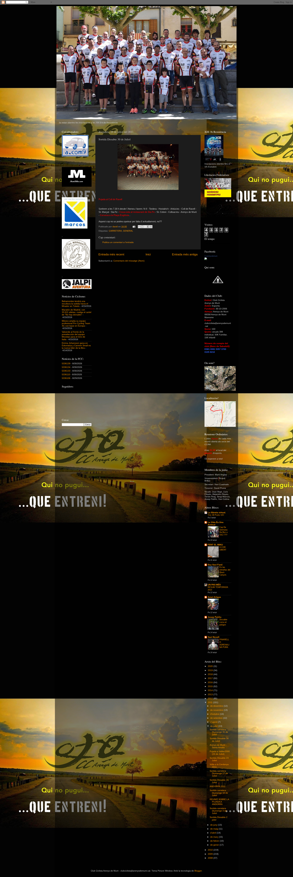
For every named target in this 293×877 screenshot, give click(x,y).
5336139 (66, 363)
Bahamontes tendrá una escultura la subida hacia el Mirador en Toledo (75, 303)
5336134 (66, 367)
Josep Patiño (214, 617)
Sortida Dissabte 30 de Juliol (219, 739)
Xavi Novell (213, 637)
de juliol (214, 726)
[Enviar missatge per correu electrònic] (134, 226)
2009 (210, 854)
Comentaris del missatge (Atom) (129, 261)
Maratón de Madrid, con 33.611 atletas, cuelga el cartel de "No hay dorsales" (76, 312)
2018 (210, 674)
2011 (210, 702)
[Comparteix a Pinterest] (150, 226)
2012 (210, 698)
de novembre (217, 710)
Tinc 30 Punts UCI (216, 515)
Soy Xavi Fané (215, 565)
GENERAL (128, 231)
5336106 (66, 378)
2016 (210, 682)
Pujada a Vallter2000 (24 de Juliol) (220, 752)
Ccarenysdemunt (210, 256)
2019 (210, 670)
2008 (210, 858)
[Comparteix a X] (145, 226)
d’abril (213, 833)
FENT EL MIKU (215, 545)
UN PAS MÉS (214, 585)
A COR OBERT (222, 548)
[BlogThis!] (142, 226)
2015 (210, 686)
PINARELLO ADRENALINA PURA (224, 643)
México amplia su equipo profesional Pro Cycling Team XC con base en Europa (76, 323)
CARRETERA (115, 231)
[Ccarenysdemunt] (205, 259)
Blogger (198, 871)
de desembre (217, 706)
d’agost (214, 722)
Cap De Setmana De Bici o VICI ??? (223, 531)
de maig (214, 829)
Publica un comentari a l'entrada (118, 242)
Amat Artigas (214, 597)
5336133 (66, 371)
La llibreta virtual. (217, 512)
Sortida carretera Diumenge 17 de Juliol (219, 773)
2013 (210, 694)
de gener (215, 845)
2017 (210, 678)
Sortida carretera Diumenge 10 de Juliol (219, 792)
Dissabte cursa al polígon (223, 622)
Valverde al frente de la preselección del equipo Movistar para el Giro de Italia (73, 336)
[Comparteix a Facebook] (148, 226)
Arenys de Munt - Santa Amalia (218, 746)
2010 (210, 850)
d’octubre (215, 714)
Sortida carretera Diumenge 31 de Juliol (219, 732)
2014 (210, 690)
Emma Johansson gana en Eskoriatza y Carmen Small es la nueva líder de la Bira (76, 345)
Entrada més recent (111, 254)
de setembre (216, 718)
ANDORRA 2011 (217, 786)
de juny (214, 825)
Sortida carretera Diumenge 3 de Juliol (218, 810)
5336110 (66, 374)
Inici (148, 254)
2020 (210, 666)
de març (214, 837)
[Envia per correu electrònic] (139, 226)
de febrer (215, 841)
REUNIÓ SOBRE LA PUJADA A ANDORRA (219, 801)
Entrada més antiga (185, 254)
